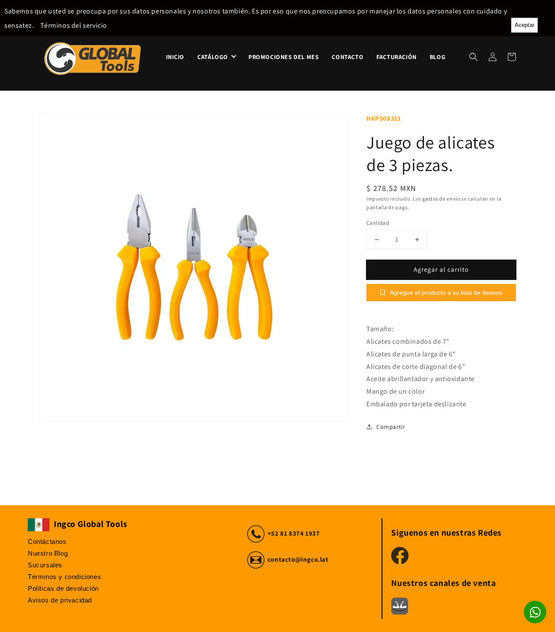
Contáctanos (47, 541)
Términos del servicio (73, 25)
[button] (473, 56)
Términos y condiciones (64, 576)
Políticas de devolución (63, 588)
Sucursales (45, 565)
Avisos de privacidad (60, 600)
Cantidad (377, 223)
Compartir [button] (390, 427)
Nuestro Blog (48, 553)
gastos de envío (441, 198)
